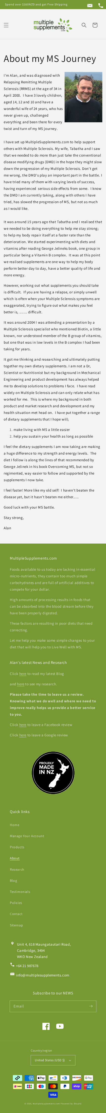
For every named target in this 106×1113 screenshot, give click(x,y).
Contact (16, 914)
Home (14, 825)
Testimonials (20, 891)
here (22, 673)
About (15, 858)
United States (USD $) (50, 1060)
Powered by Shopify (71, 1103)
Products (17, 847)
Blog (13, 880)
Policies (16, 903)
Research (17, 869)
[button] (6, 25)
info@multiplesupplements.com (42, 975)
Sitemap (16, 925)
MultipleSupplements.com (46, 1103)
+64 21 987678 (27, 965)
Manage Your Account (27, 836)
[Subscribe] (90, 1006)
